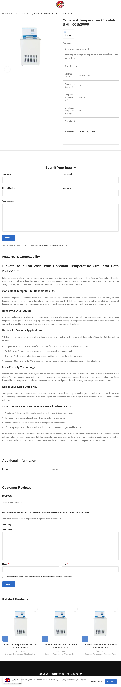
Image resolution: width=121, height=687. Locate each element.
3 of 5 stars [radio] (22, 524)
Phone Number (8, 187)
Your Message (8, 201)
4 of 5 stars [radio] (24, 524)
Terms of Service (57, 245)
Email (65, 564)
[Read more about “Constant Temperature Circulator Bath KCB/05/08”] (85, 639)
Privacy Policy (43, 245)
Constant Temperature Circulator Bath (53, 13)
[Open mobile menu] (3, 4)
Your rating (7, 524)
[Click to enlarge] (7, 69)
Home (5, 13)
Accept (111, 681)
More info (96, 681)
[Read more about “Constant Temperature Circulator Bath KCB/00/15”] (5, 639)
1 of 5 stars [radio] (17, 524)
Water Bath (27, 13)
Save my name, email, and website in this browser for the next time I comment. (38, 576)
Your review (8, 529)
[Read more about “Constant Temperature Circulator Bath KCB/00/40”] (45, 639)
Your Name (7, 174)
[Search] (118, 4)
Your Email (67, 174)
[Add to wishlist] (35, 608)
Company (67, 187)
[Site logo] (60, 4)
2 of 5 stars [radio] (20, 524)
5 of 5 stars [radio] (26, 524)
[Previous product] (111, 13)
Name (5, 564)
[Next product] (117, 13)
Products (15, 13)
